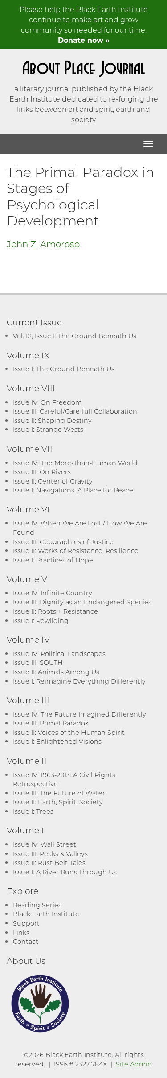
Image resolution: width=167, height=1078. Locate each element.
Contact (25, 941)
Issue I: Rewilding (41, 620)
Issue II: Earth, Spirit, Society (58, 802)
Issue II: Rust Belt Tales (49, 862)
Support (26, 923)
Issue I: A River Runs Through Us (65, 872)
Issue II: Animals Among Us (56, 672)
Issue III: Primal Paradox (50, 723)
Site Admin (134, 1064)
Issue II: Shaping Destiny (52, 420)
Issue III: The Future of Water (59, 793)
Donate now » (84, 40)
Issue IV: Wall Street (44, 844)
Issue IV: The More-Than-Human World (75, 463)
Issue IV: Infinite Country (52, 593)
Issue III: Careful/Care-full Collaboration (75, 411)
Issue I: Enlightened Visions (57, 741)
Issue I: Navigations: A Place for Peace (73, 490)
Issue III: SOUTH (38, 662)
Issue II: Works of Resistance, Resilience (75, 550)
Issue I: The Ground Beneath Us (63, 369)
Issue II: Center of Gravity (53, 481)
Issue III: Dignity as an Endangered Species (82, 602)
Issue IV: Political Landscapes (59, 653)
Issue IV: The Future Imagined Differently (79, 714)
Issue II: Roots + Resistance (55, 611)
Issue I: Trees (33, 811)
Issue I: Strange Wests (48, 429)
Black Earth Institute (46, 914)
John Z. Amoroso (43, 244)
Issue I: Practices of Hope (53, 560)
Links (21, 932)
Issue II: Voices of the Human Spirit (69, 732)
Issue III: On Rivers (42, 471)
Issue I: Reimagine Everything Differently (79, 681)
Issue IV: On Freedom (47, 402)
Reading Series (37, 905)
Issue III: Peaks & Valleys (50, 853)
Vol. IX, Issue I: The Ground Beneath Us (74, 336)
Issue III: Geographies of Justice (63, 541)
